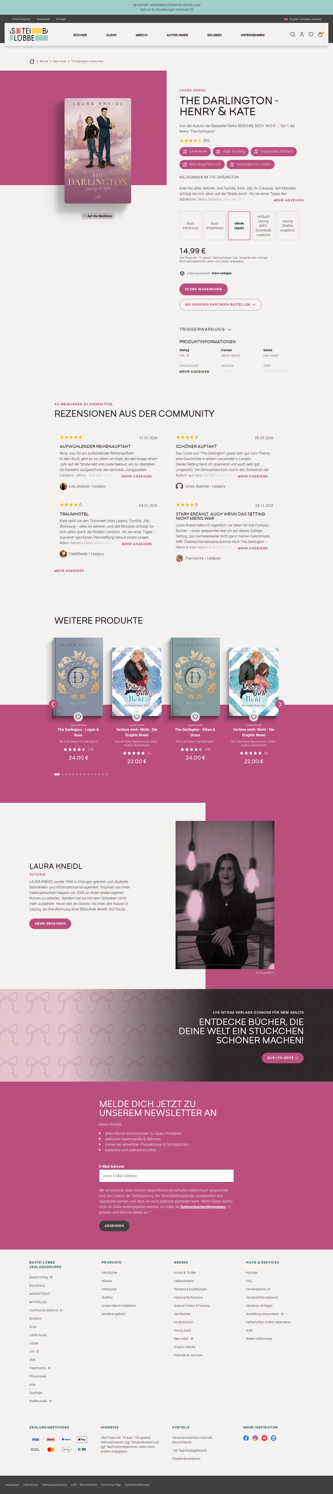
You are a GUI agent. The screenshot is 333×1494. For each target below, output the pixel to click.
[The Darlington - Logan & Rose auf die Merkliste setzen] (78, 677)
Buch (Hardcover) (190, 226)
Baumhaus (37, 1285)
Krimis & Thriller (185, 1273)
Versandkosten (248, 257)
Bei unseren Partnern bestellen (217, 304)
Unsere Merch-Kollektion (119, 1306)
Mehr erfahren (50, 923)
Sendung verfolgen (259, 1306)
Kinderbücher (183, 1322)
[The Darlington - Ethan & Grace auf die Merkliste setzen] (195, 677)
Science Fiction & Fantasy (192, 1306)
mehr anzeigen (289, 200)
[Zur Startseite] (32, 61)
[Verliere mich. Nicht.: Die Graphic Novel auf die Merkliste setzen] (137, 682)
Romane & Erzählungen (190, 1289)
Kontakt (61, 19)
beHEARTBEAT (39, 1294)
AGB (249, 1330)
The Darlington (202, 131)
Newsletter (43, 19)
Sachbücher (182, 1314)
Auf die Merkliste (99, 216)
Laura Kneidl (192, 90)
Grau (32, 1327)
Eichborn (35, 1318)
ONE (32, 1360)
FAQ (249, 1281)
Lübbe (33, 1343)
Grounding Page (111, 1484)
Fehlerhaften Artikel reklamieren (268, 1322)
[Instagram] (255, 1438)
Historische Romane (188, 1297)
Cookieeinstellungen (137, 1484)
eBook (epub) (239, 226)
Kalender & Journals (188, 1355)
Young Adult (182, 1330)
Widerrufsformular (259, 1338)
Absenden (114, 1226)
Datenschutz (30, 1484)
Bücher (44, 61)
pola (32, 1384)
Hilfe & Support (21, 19)
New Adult (59, 61)
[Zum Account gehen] (302, 34)
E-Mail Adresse (111, 1166)
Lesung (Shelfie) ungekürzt (287, 225)
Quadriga (35, 1393)
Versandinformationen (262, 1297)
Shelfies (107, 1297)
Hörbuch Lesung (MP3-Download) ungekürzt (263, 226)
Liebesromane (184, 1281)
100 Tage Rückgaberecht (189, 1450)
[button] (78, 701)
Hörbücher (109, 1289)
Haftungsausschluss (54, 1484)
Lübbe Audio (38, 1335)
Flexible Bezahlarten (186, 1459)
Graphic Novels (184, 1347)
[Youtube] (264, 1438)
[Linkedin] (273, 1438)
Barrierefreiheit (88, 1484)
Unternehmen (252, 35)
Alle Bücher (109, 1273)
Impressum (12, 1484)
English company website (305, 19)
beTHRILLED (38, 1302)
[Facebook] (246, 1438)
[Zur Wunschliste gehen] (311, 34)
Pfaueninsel (37, 1376)
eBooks (107, 1281)
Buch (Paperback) (215, 226)
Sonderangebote (113, 1314)
